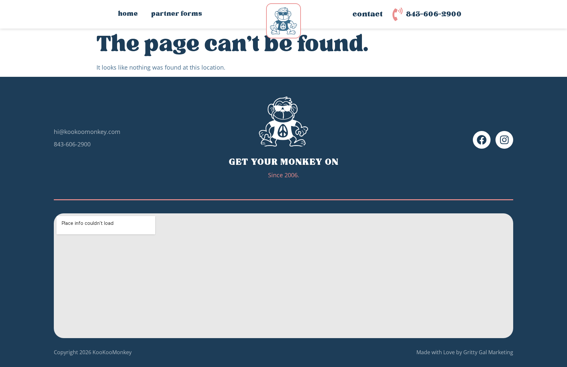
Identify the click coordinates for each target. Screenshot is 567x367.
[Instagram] (504, 140)
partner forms (176, 14)
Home (128, 14)
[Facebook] (482, 140)
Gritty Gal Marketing (488, 352)
